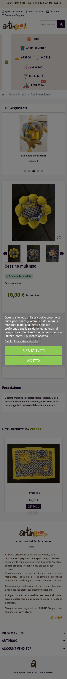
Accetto (33, 360)
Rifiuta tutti (34, 350)
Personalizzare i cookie (26, 341)
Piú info (9, 341)
